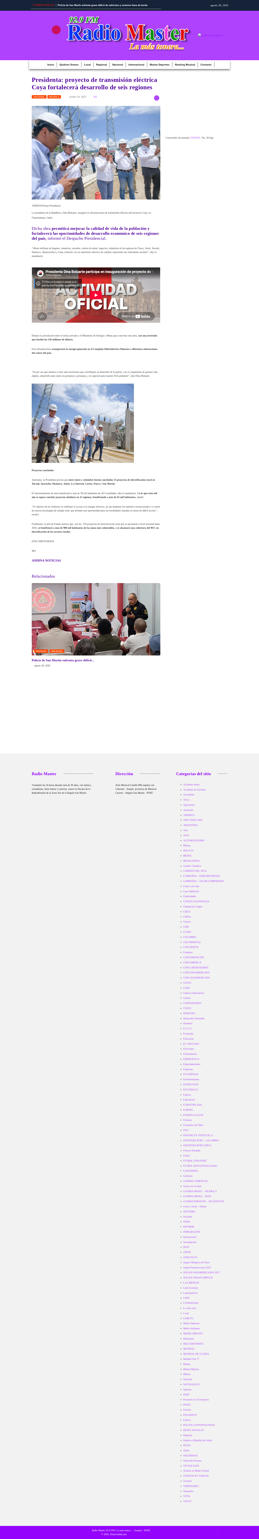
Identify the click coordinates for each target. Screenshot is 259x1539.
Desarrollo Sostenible (194, 1018)
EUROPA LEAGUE (193, 1115)
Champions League (192, 906)
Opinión (187, 1389)
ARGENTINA (190, 825)
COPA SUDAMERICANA (196, 977)
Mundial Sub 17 (191, 1359)
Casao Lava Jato (191, 886)
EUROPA (188, 1110)
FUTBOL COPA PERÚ (195, 1160)
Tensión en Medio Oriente (196, 1470)
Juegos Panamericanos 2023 (197, 1267)
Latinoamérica (190, 1293)
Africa (186, 799)
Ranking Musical (185, 64)
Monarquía (188, 1338)
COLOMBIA (189, 937)
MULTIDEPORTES (193, 1344)
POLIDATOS (190, 1415)
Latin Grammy (190, 1288)
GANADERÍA (190, 1171)
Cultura (187, 998)
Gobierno (188, 1176)
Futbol (186, 1155)
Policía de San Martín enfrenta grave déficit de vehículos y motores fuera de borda (102, 5)
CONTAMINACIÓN (193, 957)
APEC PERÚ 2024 (192, 820)
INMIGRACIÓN (191, 1232)
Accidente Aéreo (191, 784)
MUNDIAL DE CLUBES (196, 1354)
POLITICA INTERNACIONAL (199, 1425)
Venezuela (188, 1491)
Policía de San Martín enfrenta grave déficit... (63, 660)
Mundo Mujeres (191, 1369)
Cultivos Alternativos (193, 993)
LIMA (186, 1298)
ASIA (186, 835)
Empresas (188, 1069)
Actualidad (188, 794)
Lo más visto (189, 1308)
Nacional (117, 64)
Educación (188, 1038)
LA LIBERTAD (191, 1282)
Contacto (206, 64)
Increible (187, 1216)
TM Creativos (134, 1534)
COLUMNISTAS (192, 942)
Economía (188, 1033)
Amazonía (188, 810)
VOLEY (187, 1501)
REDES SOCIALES (193, 1430)
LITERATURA (191, 1303)
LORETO (188, 1318)
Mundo (186, 1364)
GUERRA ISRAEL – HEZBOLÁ (200, 1191)
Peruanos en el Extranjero (196, 1399)
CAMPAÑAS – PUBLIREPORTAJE (201, 876)
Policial (41, 651)
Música (186, 1374)
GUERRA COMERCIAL (195, 1181)
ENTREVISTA (191, 1084)
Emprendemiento (191, 1064)
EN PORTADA (191, 1074)
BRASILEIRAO (191, 861)
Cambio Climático (192, 866)
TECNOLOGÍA (191, 1466)
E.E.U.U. (188, 1028)
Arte (185, 830)
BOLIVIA (188, 850)
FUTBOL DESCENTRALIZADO (200, 1166)
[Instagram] (56, 29)
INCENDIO (189, 1211)
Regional (101, 64)
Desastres (187, 1023)
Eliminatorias (190, 1054)
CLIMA (187, 932)
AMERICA (189, 815)
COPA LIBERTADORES (195, 967)
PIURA (187, 1404)
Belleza (186, 845)
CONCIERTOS (191, 947)
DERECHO (189, 1013)
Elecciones (188, 1049)
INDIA (186, 1221)
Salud (186, 1450)
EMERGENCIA (191, 1059)
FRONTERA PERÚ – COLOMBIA (201, 1140)
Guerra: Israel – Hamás (194, 1206)
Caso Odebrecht (191, 891)
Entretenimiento (191, 1079)
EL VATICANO (191, 1044)
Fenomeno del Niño (193, 1125)
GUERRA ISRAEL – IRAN (197, 1196)
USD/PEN (195, 137)
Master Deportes (159, 64)
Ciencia (187, 921)
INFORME (188, 1226)
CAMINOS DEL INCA (195, 871)
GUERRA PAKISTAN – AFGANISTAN (203, 1201)
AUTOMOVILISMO (193, 840)
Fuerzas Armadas (191, 1150)
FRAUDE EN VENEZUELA (198, 1135)
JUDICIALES (190, 1257)
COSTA (187, 983)
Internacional (136, 64)
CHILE (187, 911)
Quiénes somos (69, 64)
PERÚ (186, 1394)
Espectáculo (189, 1099)
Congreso (188, 952)
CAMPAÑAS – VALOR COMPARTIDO (203, 881)
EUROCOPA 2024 (192, 1104)
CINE (186, 927)
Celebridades (189, 896)
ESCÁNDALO (190, 1089)
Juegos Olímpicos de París (196, 1262)
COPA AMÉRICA (192, 962)
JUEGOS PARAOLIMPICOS (198, 1277)
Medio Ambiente (191, 1328)
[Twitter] (45, 39)
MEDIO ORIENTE (193, 1333)
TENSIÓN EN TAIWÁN (196, 1476)
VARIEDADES (191, 1486)
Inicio (50, 64)
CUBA (186, 988)
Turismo (187, 1481)
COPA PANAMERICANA (196, 972)
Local (87, 64)
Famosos (187, 1120)
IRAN (186, 1247)
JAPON (187, 1252)
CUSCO (187, 1008)
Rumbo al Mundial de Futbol (197, 1440)
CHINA (187, 916)
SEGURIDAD (190, 1455)
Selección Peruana (192, 1460)
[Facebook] (35, 29)
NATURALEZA (191, 1384)
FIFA (186, 1130)
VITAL (187, 1496)
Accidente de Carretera (194, 789)
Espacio (187, 1094)
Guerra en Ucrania (192, 1186)
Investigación (189, 1242)
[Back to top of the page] (223, 1532)
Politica (54, 97)
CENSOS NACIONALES (196, 901)
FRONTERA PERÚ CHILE (197, 1145)
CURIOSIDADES (192, 1003)
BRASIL (187, 855)
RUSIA (187, 1445)
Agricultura (189, 805)
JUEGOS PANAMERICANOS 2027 (201, 1272)
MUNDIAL (189, 1348)
